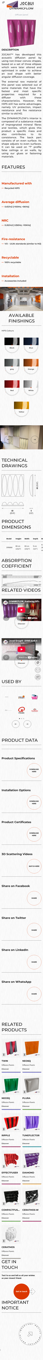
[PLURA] (32, 1085)
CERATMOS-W (30, 1210)
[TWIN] (11, 1048)
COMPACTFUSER (11, 1210)
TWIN (5, 1061)
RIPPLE (6, 1135)
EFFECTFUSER (10, 1172)
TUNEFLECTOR (30, 1135)
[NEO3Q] (11, 1085)
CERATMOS (8, 1247)
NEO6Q (26, 1061)
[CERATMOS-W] (32, 1197)
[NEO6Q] (32, 1048)
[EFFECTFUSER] (11, 1159)
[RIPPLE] (11, 1122)
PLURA (26, 1098)
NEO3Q (6, 1098)
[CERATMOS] (11, 1234)
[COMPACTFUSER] (11, 1197)
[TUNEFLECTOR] (32, 1122)
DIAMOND (28, 1172)
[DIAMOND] (32, 1159)
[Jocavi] (20, 4)
